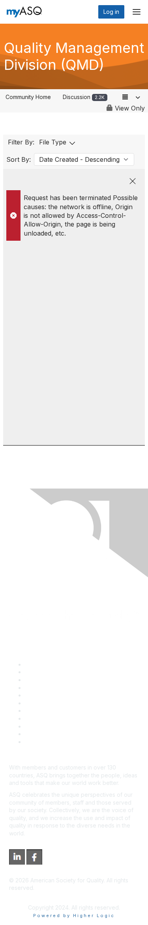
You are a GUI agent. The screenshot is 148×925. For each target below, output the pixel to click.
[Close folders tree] (133, 181)
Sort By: (18, 159)
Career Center (43, 679)
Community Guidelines (53, 695)
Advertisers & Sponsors (55, 726)
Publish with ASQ (46, 687)
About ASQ (39, 664)
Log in (111, 11)
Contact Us (39, 710)
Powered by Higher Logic (74, 915)
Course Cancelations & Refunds (66, 718)
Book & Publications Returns (61, 703)
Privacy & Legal (45, 671)
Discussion (84, 97)
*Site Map (38, 733)
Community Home (28, 97)
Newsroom (39, 741)
